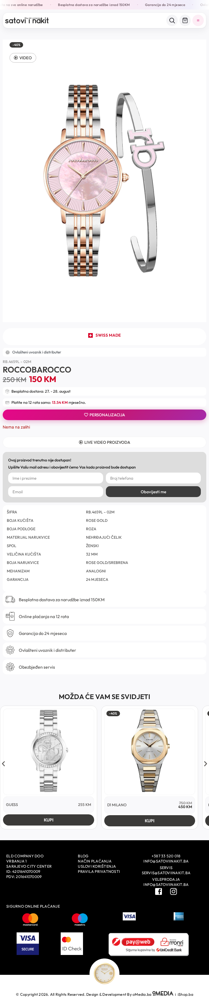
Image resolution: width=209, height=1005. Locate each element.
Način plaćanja (95, 861)
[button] (23, 58)
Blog (83, 856)
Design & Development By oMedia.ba (119, 994)
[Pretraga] (172, 20)
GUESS (12, 804)
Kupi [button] (48, 820)
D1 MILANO (117, 804)
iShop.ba (185, 994)
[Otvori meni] (198, 20)
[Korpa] (185, 20)
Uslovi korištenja (97, 866)
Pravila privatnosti (99, 871)
